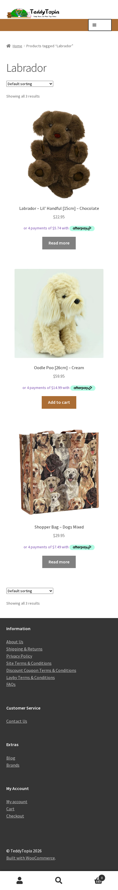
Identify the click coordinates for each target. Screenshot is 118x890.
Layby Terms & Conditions (30, 677)
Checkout (15, 816)
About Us (14, 641)
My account (16, 801)
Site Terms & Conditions (29, 663)
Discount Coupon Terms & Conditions (41, 670)
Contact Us (16, 721)
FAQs (11, 684)
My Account (19, 880)
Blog (10, 758)
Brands (12, 765)
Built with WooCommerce (30, 858)
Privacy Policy (19, 656)
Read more (59, 243)
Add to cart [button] (59, 402)
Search (58, 880)
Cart (10, 808)
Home (17, 45)
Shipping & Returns (24, 649)
